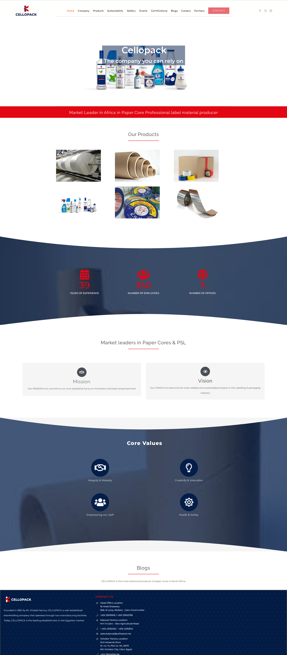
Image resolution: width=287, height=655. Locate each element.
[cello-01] (26, 6)
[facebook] (260, 11)
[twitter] (265, 11)
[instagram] (271, 11)
